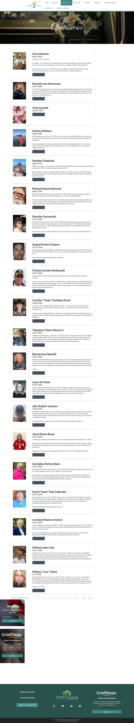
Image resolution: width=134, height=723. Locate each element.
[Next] (93, 597)
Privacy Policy (60, 721)
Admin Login (74, 721)
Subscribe (12, 621)
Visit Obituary (38, 75)
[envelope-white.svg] (80, 706)
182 (84, 597)
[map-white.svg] (71, 706)
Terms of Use (67, 721)
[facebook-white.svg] (54, 706)
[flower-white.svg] (63, 706)
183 (89, 597)
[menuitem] (47, 2)
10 (75, 597)
